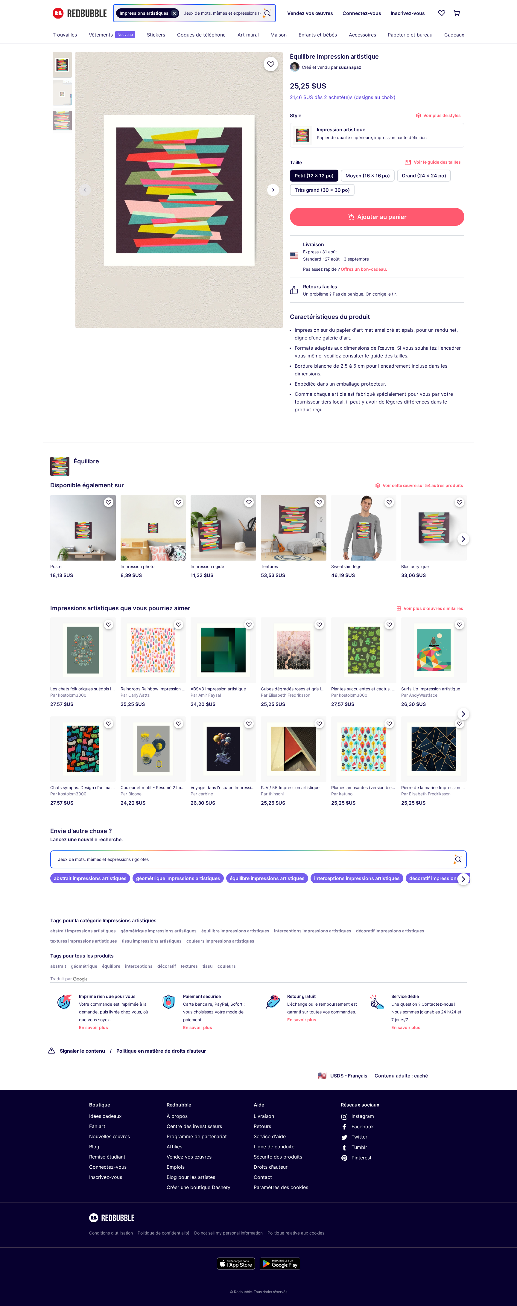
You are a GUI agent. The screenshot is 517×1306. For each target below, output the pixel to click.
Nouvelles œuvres (109, 1136)
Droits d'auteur (271, 1167)
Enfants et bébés (318, 35)
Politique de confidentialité (163, 1232)
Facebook (363, 1127)
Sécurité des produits (278, 1157)
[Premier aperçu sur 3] (85, 190)
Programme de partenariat (197, 1136)
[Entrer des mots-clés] (267, 13)
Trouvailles (65, 35)
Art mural (248, 35)
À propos (177, 1116)
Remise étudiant (107, 1157)
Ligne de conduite (274, 1147)
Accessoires (362, 35)
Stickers (156, 35)
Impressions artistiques (129, 920)
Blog (94, 1147)
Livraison (264, 1116)
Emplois (176, 1167)
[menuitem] (65, 34)
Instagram (363, 1116)
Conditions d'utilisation (111, 1232)
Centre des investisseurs (194, 1126)
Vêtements (111, 35)
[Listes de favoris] (441, 13)
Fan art (97, 1126)
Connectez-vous (108, 1167)
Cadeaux (454, 35)
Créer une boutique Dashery (198, 1187)
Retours (262, 1126)
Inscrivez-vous (105, 1177)
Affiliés (174, 1147)
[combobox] (194, 13)
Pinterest (362, 1158)
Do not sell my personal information (228, 1232)
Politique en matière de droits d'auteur (161, 1051)
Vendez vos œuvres (189, 1157)
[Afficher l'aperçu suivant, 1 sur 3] (273, 190)
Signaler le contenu (82, 1051)
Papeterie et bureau (410, 35)
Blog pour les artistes (191, 1177)
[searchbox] (258, 859)
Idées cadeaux (105, 1116)
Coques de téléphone (201, 35)
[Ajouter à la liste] (271, 64)
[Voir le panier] (457, 13)
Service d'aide (270, 1136)
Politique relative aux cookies (295, 1232)
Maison (278, 35)
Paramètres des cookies (281, 1187)
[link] (90, 878)
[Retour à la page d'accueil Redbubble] (80, 13)
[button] (62, 64)
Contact (263, 1177)
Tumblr (359, 1147)
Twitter (359, 1137)
